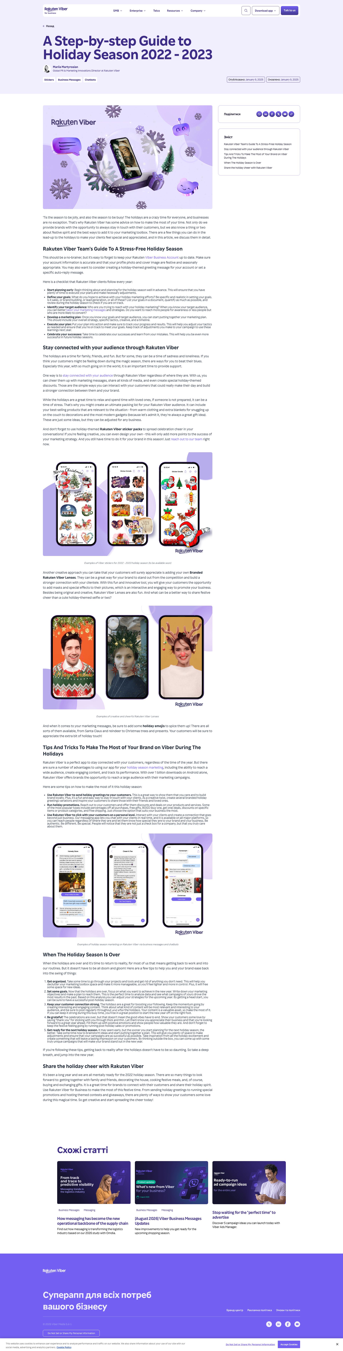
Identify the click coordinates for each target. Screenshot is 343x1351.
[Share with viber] (259, 114)
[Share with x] (278, 114)
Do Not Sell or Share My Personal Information (71, 1333)
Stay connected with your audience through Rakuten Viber (256, 149)
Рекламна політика (259, 1310)
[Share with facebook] (272, 114)
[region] (171, 1344)
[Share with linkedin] (266, 114)
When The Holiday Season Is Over (242, 162)
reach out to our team (186, 439)
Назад (50, 26)
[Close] (337, 1344)
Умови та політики (288, 1310)
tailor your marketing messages (86, 310)
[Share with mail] (285, 114)
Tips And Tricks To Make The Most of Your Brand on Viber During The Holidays (255, 156)
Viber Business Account (162, 257)
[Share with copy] (291, 114)
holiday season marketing (145, 767)
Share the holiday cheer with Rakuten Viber (248, 167)
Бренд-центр (235, 1310)
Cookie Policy (64, 1347)
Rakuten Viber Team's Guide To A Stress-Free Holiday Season (258, 144)
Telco (156, 10)
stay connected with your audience (88, 375)
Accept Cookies (288, 1344)
